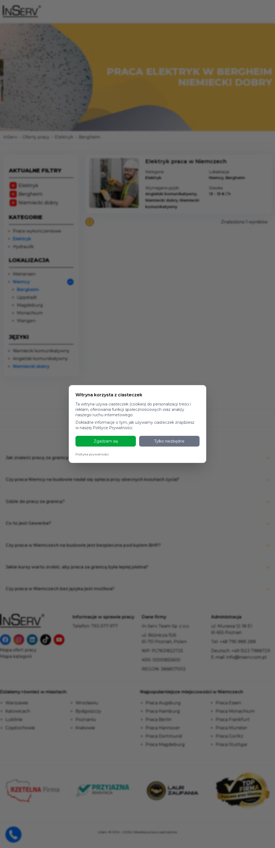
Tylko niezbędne (169, 441)
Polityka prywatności (92, 454)
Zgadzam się (106, 441)
